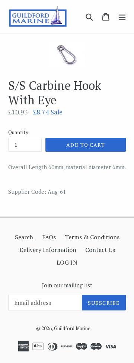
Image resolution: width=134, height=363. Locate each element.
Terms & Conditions (92, 237)
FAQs (49, 237)
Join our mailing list (67, 285)
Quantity (18, 132)
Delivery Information (47, 250)
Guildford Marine (72, 328)
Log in (67, 262)
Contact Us (100, 250)
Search (24, 237)
